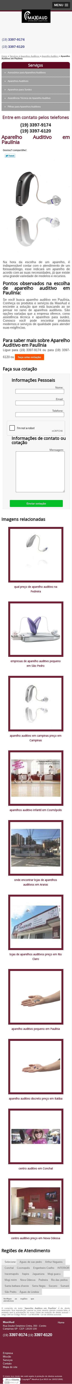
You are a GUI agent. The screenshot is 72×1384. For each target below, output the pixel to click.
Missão (7, 1356)
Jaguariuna (38, 1273)
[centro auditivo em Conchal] (35, 1136)
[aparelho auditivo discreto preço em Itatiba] (35, 1066)
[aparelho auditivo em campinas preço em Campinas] (35, 703)
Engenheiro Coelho (43, 1267)
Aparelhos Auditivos (18, 81)
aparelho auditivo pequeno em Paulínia (36, 1029)
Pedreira (43, 1279)
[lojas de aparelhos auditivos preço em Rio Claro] (35, 922)
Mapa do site (10, 1367)
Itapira (25, 1273)
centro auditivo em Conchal (36, 1168)
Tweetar (10, 156)
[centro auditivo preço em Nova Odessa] (35, 1206)
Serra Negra (38, 1285)
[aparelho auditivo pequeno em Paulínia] (35, 996)
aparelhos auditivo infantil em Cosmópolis (36, 810)
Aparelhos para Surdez (20, 89)
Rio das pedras (59, 1279)
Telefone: (58, 410)
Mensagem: (57, 449)
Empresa (8, 1353)
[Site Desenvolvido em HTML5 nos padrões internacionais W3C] (11, 1382)
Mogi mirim (11, 1279)
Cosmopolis (23, 1267)
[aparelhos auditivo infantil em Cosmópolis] (35, 777)
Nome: (59, 387)
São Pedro (10, 1291)
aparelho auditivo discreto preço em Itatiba (35, 1098)
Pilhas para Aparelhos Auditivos (24, 106)
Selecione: (10, 1261)
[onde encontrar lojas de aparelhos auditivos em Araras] (35, 847)
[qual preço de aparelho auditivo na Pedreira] (35, 554)
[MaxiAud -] (36, 17)
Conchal (9, 1267)
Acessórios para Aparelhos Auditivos (27, 72)
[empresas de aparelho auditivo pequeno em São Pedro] (35, 629)
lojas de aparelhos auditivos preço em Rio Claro (36, 956)
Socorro (53, 1285)
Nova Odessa (27, 1279)
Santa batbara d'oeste (17, 1285)
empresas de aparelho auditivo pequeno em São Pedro (36, 663)
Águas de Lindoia (29, 1291)
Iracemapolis (12, 1273)
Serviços (35, 65)
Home (61, 1322)
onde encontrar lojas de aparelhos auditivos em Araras (35, 882)
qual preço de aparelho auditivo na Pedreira (35, 589)
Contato (7, 1363)
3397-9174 (16, 39)
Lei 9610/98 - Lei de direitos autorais (44, 1315)
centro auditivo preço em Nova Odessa (35, 1238)
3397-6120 (16, 47)
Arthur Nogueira (53, 1261)
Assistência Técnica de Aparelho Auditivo (29, 98)
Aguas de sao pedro (31, 1261)
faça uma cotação (29, 357)
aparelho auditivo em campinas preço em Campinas (35, 738)
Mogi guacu (54, 1273)
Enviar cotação (36, 503)
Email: (60, 399)
